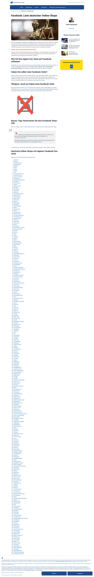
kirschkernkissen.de (18, 295)
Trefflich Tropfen (17, 489)
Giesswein (16, 473)
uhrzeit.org (16, 307)
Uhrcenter (16, 384)
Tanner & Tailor (17, 407)
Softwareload (17, 495)
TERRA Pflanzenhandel (19, 552)
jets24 (15, 224)
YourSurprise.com (17, 389)
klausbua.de (16, 472)
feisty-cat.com (17, 476)
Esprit (15, 233)
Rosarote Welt (17, 543)
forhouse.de (16, 409)
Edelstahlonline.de (18, 550)
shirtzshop (16, 544)
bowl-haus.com (17, 183)
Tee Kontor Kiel (17, 492)
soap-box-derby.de (18, 176)
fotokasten (16, 326)
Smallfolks (16, 404)
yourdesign (16, 420)
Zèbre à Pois (16, 375)
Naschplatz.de (17, 272)
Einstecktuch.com (18, 175)
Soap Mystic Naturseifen (19, 269)
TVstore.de (16, 278)
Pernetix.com (17, 270)
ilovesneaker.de (17, 546)
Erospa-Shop (17, 524)
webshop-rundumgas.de (19, 380)
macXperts (16, 440)
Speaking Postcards (18, 463)
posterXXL (16, 364)
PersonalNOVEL (17, 453)
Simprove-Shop (17, 186)
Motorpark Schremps (18, 275)
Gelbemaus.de (17, 383)
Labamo (15, 250)
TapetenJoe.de (17, 218)
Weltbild (16, 230)
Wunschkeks (16, 363)
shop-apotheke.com (18, 298)
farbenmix (16, 273)
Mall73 (15, 240)
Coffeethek (16, 261)
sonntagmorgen (17, 341)
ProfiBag (16, 376)
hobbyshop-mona (17, 369)
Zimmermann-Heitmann (19, 301)
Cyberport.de (17, 286)
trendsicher (16, 443)
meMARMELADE (17, 367)
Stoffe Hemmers (17, 515)
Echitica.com (17, 536)
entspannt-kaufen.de (18, 386)
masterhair (16, 395)
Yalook (15, 167)
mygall (15, 360)
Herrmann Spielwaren (18, 267)
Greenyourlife (17, 256)
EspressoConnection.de (19, 283)
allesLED (16, 310)
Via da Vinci (16, 513)
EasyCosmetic (17, 241)
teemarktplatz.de (18, 372)
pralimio (15, 346)
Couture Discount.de (18, 529)
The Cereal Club (17, 349)
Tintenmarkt (16, 392)
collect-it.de (16, 381)
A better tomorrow (18, 276)
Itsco (15, 438)
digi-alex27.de (17, 390)
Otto (15, 172)
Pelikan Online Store (18, 433)
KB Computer (17, 530)
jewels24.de (16, 446)
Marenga (16, 300)
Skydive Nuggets (17, 464)
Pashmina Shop (17, 461)
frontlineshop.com (18, 216)
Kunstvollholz (17, 540)
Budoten (16, 500)
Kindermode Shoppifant (19, 421)
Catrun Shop (16, 449)
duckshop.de (16, 178)
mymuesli (16, 323)
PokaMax (16, 355)
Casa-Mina (16, 467)
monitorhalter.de (17, 410)
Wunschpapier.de (17, 426)
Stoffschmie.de (17, 196)
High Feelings (17, 244)
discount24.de (17, 281)
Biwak (15, 246)
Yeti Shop (16, 187)
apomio (15, 266)
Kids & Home (17, 223)
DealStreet (16, 160)
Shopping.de (16, 423)
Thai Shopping (17, 264)
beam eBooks (17, 416)
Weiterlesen (71, 28)
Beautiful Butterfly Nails (19, 493)
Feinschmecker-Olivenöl (19, 227)
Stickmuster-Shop (18, 263)
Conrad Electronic (18, 163)
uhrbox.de (16, 309)
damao (15, 496)
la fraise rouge (17, 506)
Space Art (16, 192)
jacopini (15, 320)
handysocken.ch (17, 483)
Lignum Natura (17, 532)
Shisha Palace (17, 195)
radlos (15, 460)
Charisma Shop (17, 396)
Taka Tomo (16, 284)
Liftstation (16, 252)
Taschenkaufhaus (18, 509)
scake (15, 427)
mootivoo (16, 447)
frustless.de (16, 226)
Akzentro (16, 455)
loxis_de (16, 260)
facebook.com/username (33, 140)
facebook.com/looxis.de (20, 137)
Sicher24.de (16, 221)
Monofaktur (16, 255)
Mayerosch (16, 435)
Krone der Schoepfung (19, 415)
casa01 (15, 292)
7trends (15, 313)
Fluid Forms (16, 340)
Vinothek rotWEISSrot (19, 215)
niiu (14, 333)
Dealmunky (16, 190)
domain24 (16, 315)
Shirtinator (16, 352)
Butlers (15, 470)
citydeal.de (16, 181)
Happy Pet (16, 541)
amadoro (16, 484)
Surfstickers (16, 527)
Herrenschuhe (17, 318)
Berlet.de (16, 487)
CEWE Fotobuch (17, 344)
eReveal (15, 378)
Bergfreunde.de (17, 475)
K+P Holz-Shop (17, 436)
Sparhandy (16, 510)
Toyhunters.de (17, 516)
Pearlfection (16, 353)
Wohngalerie (16, 456)
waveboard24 (17, 293)
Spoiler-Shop (17, 198)
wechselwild (16, 335)
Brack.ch (16, 238)
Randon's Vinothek (18, 452)
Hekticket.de (17, 520)
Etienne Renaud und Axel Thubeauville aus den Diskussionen (37, 126)
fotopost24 (16, 336)
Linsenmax (16, 430)
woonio (15, 303)
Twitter (27, 87)
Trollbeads (16, 507)
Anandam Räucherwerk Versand (21, 518)
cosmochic (16, 441)
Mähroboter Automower (19, 400)
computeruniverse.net (19, 173)
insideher (16, 486)
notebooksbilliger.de (18, 287)
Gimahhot (16, 166)
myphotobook (17, 324)
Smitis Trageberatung (18, 370)
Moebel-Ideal (17, 312)
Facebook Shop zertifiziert (49, 147)
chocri (15, 332)
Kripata (15, 201)
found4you (16, 512)
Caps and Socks (17, 212)
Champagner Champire (19, 321)
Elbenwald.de (17, 469)
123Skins (16, 338)
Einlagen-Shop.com (18, 403)
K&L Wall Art (16, 189)
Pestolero (16, 358)
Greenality (16, 429)
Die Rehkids (16, 521)
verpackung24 (17, 401)
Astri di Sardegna (17, 480)
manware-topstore (18, 412)
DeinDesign (16, 343)
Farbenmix (16, 249)
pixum (15, 296)
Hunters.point (17, 538)
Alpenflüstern (17, 424)
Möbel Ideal (16, 316)
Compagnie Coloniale (18, 418)
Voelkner (16, 247)
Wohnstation (16, 526)
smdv (15, 306)
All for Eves (16, 289)
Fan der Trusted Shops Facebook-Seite (27, 89)
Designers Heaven (18, 450)
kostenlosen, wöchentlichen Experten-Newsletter (41, 90)
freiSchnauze (17, 366)
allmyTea (16, 350)
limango (15, 184)
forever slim (16, 490)
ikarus (15, 387)
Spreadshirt (16, 329)
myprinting (16, 330)
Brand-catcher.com (18, 535)
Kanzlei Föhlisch (80, 2)
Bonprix (15, 169)
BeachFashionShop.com (19, 253)
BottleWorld (16, 290)
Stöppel (15, 523)
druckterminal (17, 503)
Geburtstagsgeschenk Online (20, 498)
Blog (14, 11)
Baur (15, 504)
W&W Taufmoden (18, 547)
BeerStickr (16, 347)
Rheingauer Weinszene (19, 553)
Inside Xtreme (17, 213)
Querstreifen (16, 478)
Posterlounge (17, 209)
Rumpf (15, 207)
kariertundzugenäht (18, 458)
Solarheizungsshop (18, 393)
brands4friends (17, 164)
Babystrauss (16, 533)
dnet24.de (16, 481)
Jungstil (15, 170)
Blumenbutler (17, 203)
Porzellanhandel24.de (18, 193)
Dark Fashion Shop (18, 229)
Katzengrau (16, 204)
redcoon (15, 232)
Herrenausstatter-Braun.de (20, 466)
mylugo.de (16, 280)
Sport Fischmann (17, 406)
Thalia (15, 235)
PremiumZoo (17, 444)
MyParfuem (16, 361)
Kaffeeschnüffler (17, 243)
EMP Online (16, 200)
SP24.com (16, 220)
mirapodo (16, 161)
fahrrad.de (16, 304)
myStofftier (16, 356)
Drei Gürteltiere (17, 327)
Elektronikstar (17, 398)
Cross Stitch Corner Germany (20, 413)
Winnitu (15, 210)
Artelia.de (16, 236)
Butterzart (16, 258)
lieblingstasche (17, 373)
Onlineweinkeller (17, 206)
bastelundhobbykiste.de (19, 180)
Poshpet (16, 432)
